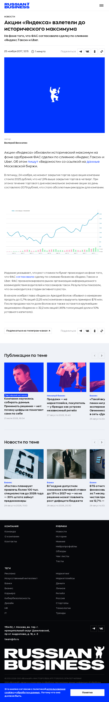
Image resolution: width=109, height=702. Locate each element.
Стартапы (62, 603)
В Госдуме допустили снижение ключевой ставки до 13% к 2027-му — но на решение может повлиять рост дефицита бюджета (66, 493)
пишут (33, 161)
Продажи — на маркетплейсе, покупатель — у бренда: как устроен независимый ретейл (66, 405)
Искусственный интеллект (21, 578)
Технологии (63, 608)
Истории (61, 536)
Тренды (61, 613)
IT (6, 613)
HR (6, 608)
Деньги (60, 583)
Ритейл (60, 593)
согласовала (25, 277)
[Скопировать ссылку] (102, 52)
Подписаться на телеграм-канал (27, 331)
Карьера (10, 593)
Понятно (87, 692)
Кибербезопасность (17, 598)
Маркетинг (62, 573)
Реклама (10, 573)
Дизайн (9, 603)
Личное (60, 588)
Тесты (60, 561)
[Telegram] (94, 628)
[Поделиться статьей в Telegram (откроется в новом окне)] (80, 52)
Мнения (60, 541)
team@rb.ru (12, 639)
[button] (101, 5)
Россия (60, 598)
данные (93, 161)
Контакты (11, 541)
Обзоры (61, 551)
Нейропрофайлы (66, 546)
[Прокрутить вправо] (102, 356)
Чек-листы (62, 556)
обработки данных (28, 692)
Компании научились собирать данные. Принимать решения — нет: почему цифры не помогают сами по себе (24, 406)
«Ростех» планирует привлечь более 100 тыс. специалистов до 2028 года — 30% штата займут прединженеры (23, 493)
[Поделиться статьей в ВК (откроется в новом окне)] (88, 52)
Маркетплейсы (65, 578)
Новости (9, 17)
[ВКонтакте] (101, 628)
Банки (8, 583)
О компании (12, 536)
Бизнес (9, 588)
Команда (10, 531)
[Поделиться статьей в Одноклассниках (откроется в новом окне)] (95, 52)
